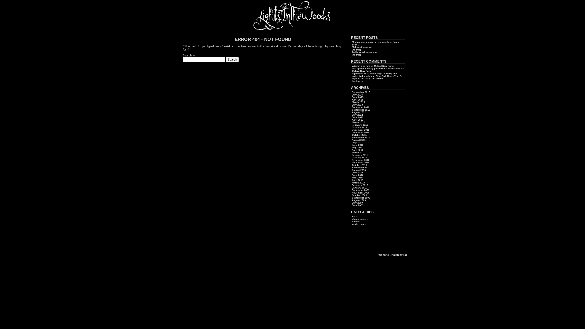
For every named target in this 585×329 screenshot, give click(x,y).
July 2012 (357, 115)
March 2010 (358, 182)
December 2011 (360, 130)
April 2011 (357, 150)
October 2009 (359, 195)
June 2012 (358, 117)
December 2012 (361, 107)
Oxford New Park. (384, 66)
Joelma (356, 81)
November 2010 (361, 162)
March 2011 (358, 152)
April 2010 (357, 180)
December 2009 (361, 190)
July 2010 (357, 172)
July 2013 (357, 104)
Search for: (189, 55)
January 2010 (359, 187)
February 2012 (360, 125)
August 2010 (359, 170)
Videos (356, 221)
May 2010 (357, 177)
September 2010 (361, 167)
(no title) (356, 49)
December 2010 (361, 160)
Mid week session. (362, 47)
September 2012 (361, 110)
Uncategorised (360, 219)
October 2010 (359, 165)
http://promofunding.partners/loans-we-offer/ (376, 68)
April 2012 (357, 120)
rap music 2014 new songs (367, 73)
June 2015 (358, 97)
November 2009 (361, 192)
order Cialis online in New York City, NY (374, 76)
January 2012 (359, 127)
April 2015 (357, 99)
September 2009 (361, 197)
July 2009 (357, 203)
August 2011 (359, 140)
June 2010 (358, 175)
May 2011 (357, 147)
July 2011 (357, 142)
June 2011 (357, 145)
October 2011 (359, 135)
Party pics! (392, 73)
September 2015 (361, 92)
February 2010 (360, 185)
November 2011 (360, 132)
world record (359, 224)
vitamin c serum (361, 66)
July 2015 (357, 94)
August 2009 (359, 200)
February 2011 (360, 155)
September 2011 (361, 137)
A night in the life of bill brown (377, 77)
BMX (354, 216)
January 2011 (359, 157)
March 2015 (358, 102)
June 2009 (358, 205)
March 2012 (358, 122)
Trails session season (364, 52)
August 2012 (359, 112)
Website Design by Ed (392, 255)
